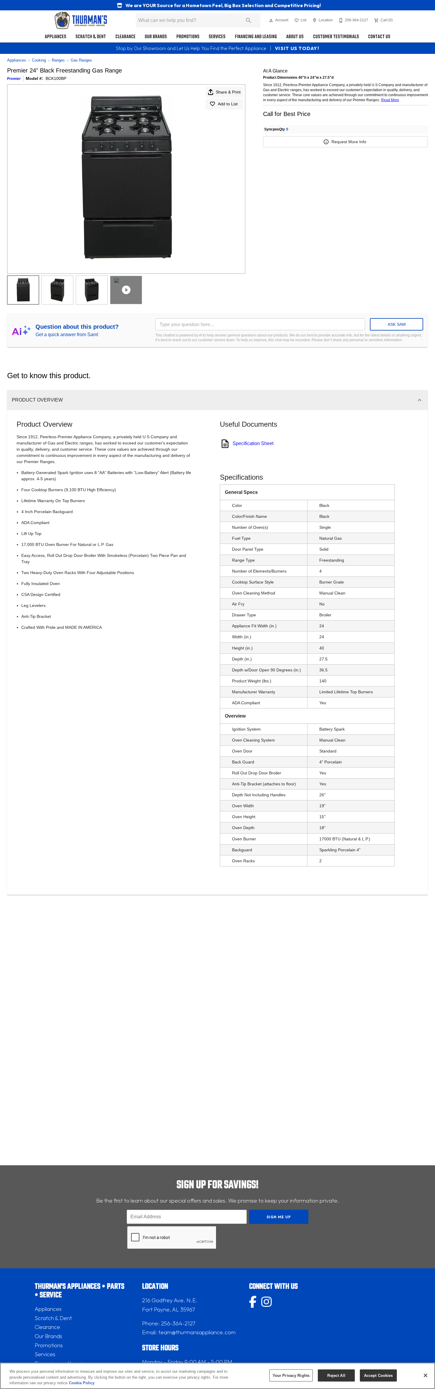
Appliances (55, 37)
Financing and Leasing (256, 37)
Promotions (187, 37)
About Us (295, 37)
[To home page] (80, 20)
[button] (271, 20)
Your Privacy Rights (291, 1375)
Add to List (228, 103)
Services (217, 37)
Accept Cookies (378, 1375)
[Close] (425, 1375)
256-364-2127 (178, 1323)
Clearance (125, 37)
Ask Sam (397, 324)
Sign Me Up (279, 1217)
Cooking (39, 60)
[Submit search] (248, 20)
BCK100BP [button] (56, 78)
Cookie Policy (81, 1383)
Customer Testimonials (336, 37)
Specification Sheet (253, 443)
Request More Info (348, 141)
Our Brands (156, 37)
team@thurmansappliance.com (197, 1332)
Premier (14, 79)
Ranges (58, 60)
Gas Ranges (81, 60)
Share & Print (228, 92)
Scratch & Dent (90, 37)
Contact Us (379, 37)
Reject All (336, 1375)
